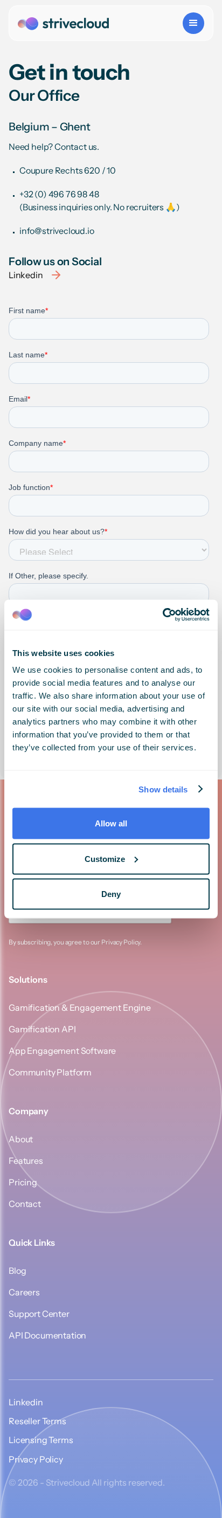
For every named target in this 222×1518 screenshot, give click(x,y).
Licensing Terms (41, 1440)
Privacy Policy (36, 1459)
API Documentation (47, 1335)
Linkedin (26, 1402)
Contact (25, 1203)
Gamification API (42, 1029)
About (21, 1139)
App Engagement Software (62, 1050)
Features (26, 1160)
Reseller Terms (37, 1421)
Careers (24, 1292)
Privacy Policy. (121, 942)
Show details (163, 789)
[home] (63, 23)
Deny (111, 894)
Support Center (39, 1313)
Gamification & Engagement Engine (80, 1007)
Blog (17, 1270)
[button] (193, 23)
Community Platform (50, 1072)
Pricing (23, 1182)
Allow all (111, 823)
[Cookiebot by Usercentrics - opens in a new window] (162, 615)
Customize (105, 858)
